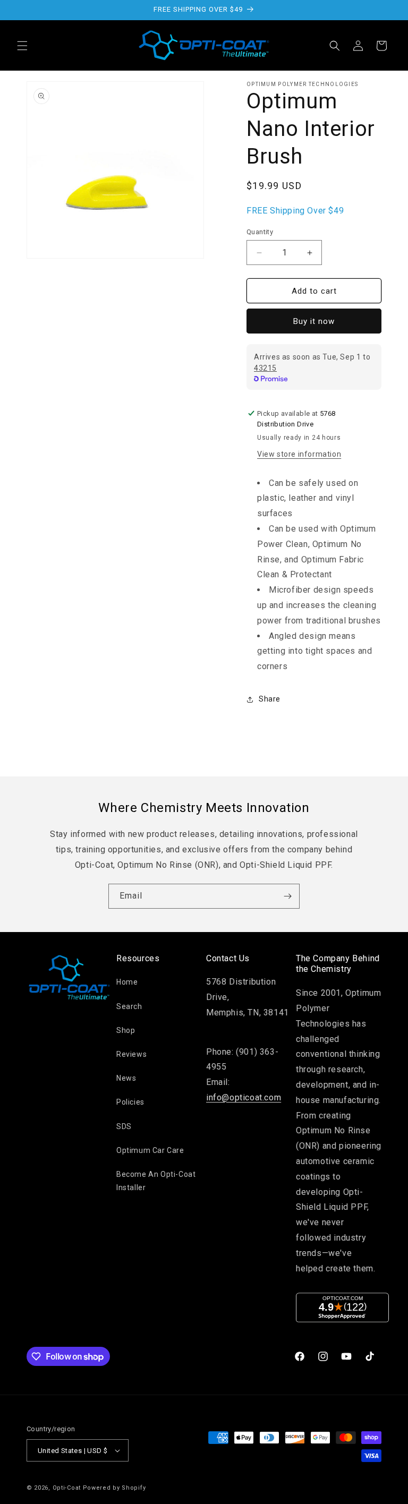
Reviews (131, 1054)
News (126, 1078)
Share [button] (269, 699)
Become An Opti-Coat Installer (156, 1181)
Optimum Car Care (150, 1150)
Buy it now (314, 321)
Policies (130, 1102)
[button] (22, 45)
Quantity (259, 232)
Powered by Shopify (114, 1487)
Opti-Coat (67, 1487)
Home (127, 982)
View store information (299, 454)
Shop (125, 1030)
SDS (124, 1126)
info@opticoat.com (243, 1097)
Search (129, 1006)
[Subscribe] (287, 896)
